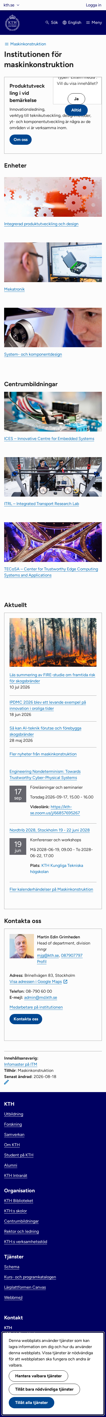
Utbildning (13, 1114)
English (74, 22)
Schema (11, 1266)
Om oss (21, 139)
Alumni (10, 1165)
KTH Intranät (15, 1175)
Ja (76, 98)
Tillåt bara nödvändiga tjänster (44, 1389)
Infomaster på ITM (20, 1064)
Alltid (76, 110)
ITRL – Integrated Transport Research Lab (41, 503)
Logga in (93, 5)
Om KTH (12, 1144)
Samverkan (14, 1134)
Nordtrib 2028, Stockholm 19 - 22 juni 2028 (50, 830)
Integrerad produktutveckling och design (41, 223)
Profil (42, 961)
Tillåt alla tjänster (31, 1402)
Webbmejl (13, 1297)
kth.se (9, 5)
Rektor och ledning (21, 1231)
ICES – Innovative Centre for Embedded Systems (49, 438)
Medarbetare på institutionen (36, 1007)
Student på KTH (18, 1155)
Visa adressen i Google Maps (36, 981)
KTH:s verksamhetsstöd (25, 1241)
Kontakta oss (26, 1018)
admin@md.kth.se (40, 997)
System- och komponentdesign (33, 354)
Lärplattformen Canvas (25, 1287)
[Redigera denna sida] (6, 1082)
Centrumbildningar (21, 1221)
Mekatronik (14, 289)
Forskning (13, 1124)
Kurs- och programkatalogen (30, 1277)
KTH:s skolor (15, 1210)
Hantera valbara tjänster (38, 1375)
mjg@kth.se (48, 955)
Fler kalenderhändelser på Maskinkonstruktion (51, 889)
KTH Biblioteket (18, 1200)
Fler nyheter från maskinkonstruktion (43, 754)
